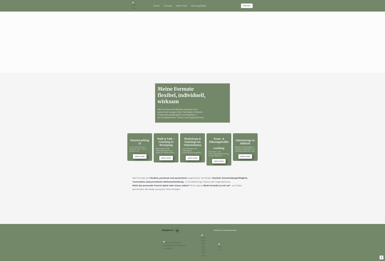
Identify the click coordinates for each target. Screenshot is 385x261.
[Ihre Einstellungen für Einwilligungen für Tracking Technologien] (381, 257)
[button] (140, 156)
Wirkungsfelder (198, 6)
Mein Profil (181, 6)
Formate (168, 6)
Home (156, 6)
